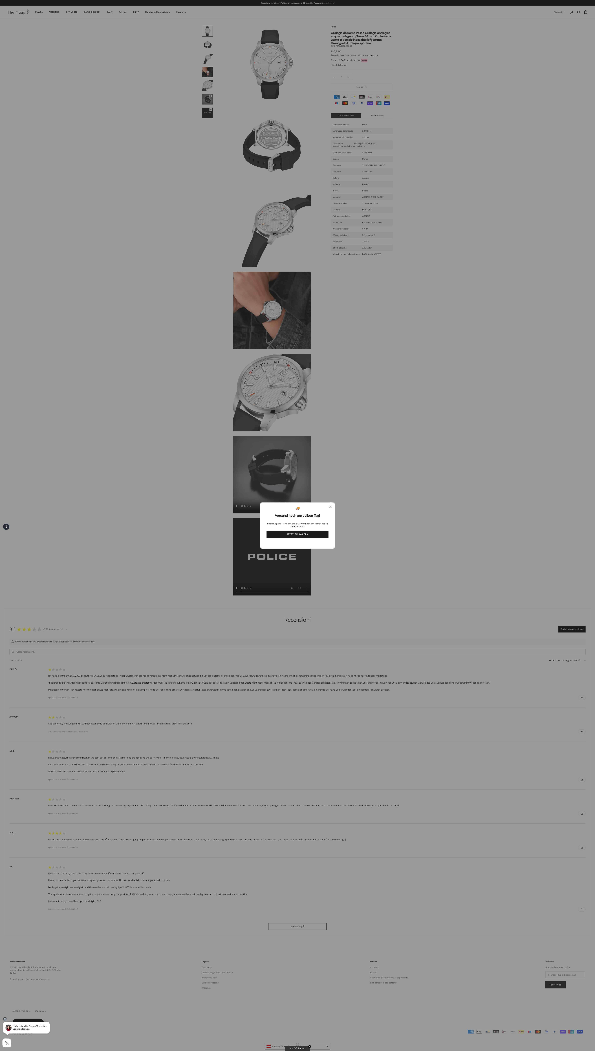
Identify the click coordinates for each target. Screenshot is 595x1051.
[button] (6, 526)
